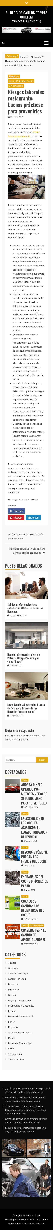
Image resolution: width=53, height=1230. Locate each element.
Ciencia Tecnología (18, 973)
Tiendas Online (36, 926)
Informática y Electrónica (21, 1005)
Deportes (13, 984)
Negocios (14, 76)
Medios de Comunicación (21, 1016)
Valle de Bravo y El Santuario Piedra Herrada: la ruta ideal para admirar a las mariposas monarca (25, 1110)
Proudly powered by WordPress (22, 1219)
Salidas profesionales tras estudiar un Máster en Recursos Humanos (25, 607)
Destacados (16, 772)
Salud (11, 1048)
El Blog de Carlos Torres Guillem (26, 15)
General (12, 994)
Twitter (34, 510)
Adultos (12, 962)
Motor (24, 780)
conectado (34, 735)
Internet (12, 1010)
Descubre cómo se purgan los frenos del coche (34, 857)
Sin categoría (16, 85)
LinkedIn (34, 517)
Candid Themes (36, 1223)
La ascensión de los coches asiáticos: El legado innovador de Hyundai (34, 827)
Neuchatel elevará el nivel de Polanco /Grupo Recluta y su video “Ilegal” (23, 658)
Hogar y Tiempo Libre (19, 1000)
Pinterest (17, 517)
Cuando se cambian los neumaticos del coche (32, 908)
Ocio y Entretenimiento (21, 81)
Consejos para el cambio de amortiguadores (33, 935)
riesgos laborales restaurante (25, 499)
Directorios (13, 989)
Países (11, 1037)
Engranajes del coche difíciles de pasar (34, 881)
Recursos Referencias (19, 1043)
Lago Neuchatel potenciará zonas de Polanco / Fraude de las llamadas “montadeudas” (26, 708)
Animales (13, 968)
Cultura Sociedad (17, 978)
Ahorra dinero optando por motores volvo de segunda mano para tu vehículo (34, 793)
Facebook (17, 510)
